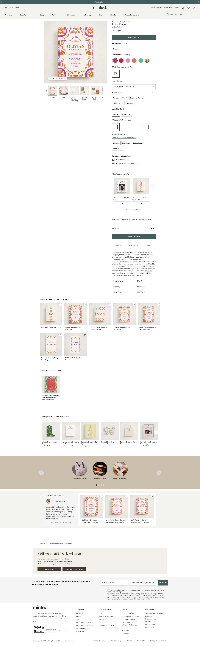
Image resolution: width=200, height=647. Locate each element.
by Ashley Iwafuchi (106, 446)
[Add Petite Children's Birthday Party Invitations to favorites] (158, 304)
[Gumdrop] (115, 60)
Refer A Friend (150, 624)
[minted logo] (100, 7)
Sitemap (129, 641)
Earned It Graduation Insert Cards (128, 443)
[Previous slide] (46, 91)
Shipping (102, 619)
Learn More (49, 569)
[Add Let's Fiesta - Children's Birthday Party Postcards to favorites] (151, 496)
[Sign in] (183, 7)
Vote (177, 8)
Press (77, 619)
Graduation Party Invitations (60, 544)
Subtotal (116, 228)
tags (148, 245)
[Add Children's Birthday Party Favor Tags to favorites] (60, 335)
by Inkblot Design (145, 446)
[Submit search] (167, 14)
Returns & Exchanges (106, 616)
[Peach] (134, 60)
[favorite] (119, 31)
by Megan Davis (86, 446)
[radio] (116, 49)
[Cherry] (121, 60)
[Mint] (141, 60)
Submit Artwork (168, 8)
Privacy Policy (116, 641)
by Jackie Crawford (48, 399)
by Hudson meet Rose (68, 446)
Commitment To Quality (84, 622)
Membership (149, 627)
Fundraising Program (129, 622)
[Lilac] (128, 60)
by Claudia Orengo (48, 446)
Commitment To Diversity (85, 625)
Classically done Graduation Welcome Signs (148, 443)
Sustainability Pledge (83, 628)
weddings (16, 8)
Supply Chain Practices (158, 641)
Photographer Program (130, 616)
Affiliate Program (128, 613)
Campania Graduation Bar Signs (89, 443)
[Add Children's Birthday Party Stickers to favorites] (85, 335)
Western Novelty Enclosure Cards (50, 443)
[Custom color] (147, 60)
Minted (42, 544)
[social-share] (114, 31)
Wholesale (125, 630)
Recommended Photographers (150, 620)
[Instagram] (43, 627)
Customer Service (106, 609)
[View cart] (193, 7)
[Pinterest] (37, 627)
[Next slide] (105, 91)
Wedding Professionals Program (130, 626)
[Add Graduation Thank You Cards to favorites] (60, 304)
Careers (78, 616)
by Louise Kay (124, 446)
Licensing (125, 633)
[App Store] (38, 632)
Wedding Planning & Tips (154, 613)
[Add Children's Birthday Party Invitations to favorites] (85, 304)
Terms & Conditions (99, 641)
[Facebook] (34, 627)
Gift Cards (102, 622)
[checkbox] (122, 203)
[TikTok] (40, 627)
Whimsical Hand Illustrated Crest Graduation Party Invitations (50, 396)
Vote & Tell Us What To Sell (74, 569)
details (119, 245)
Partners (125, 609)
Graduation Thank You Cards (51, 327)
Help (100, 613)
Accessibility (141, 641)
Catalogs (148, 616)
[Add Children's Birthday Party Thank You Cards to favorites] (109, 304)
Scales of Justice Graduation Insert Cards (70, 443)
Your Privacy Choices (106, 625)
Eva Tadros (118, 27)
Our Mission (80, 613)
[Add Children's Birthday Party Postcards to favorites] (134, 304)
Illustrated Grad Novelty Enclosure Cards (108, 443)
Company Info (81, 609)
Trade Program (156, 8)
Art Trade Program (128, 619)
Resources (149, 609)
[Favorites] (188, 7)
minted (8, 8)
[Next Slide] (153, 186)
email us (148, 271)
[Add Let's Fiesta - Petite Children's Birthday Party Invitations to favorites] (126, 496)
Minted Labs (80, 631)
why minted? (133, 245)
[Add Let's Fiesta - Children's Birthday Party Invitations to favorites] (101, 496)
